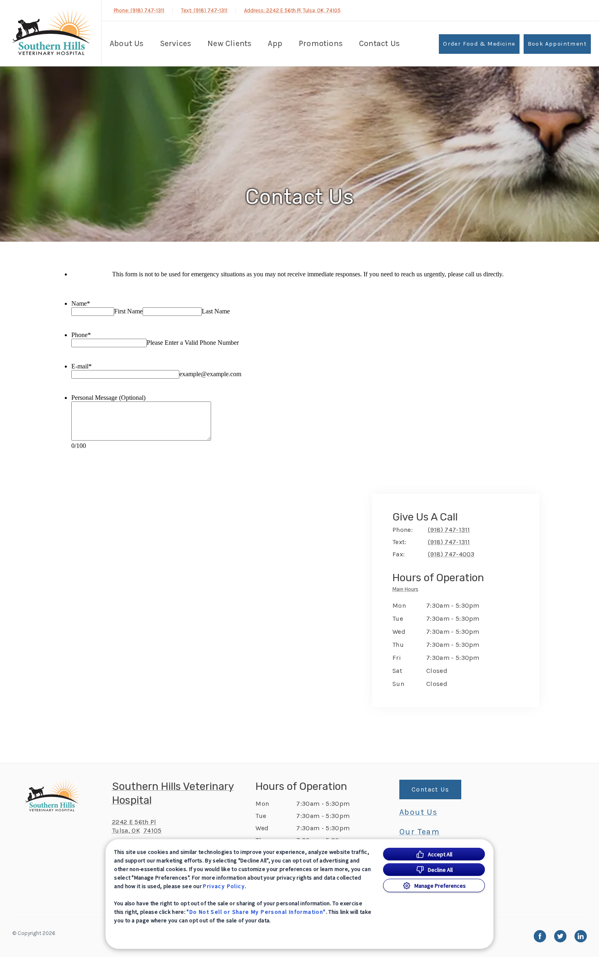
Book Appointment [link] (557, 43)
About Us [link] (418, 812)
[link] (52, 32)
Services (176, 43)
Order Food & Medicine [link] (479, 43)
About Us (127, 43)
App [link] (275, 43)
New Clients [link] (229, 43)
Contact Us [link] (379, 43)
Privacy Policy (224, 886)
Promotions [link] (321, 43)
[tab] (407, 590)
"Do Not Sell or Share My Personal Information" (256, 911)
